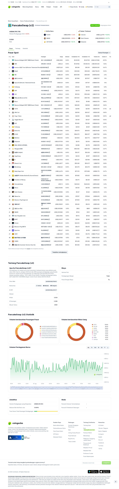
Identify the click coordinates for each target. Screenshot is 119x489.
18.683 (12, 2)
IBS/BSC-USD (45, 74)
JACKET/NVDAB (45, 145)
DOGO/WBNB (44, 116)
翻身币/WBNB (44, 237)
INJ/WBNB (44, 230)
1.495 (19, 2)
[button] (95, 25)
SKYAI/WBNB (44, 71)
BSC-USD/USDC (45, 105)
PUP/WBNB (44, 90)
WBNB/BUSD (44, 148)
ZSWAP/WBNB (45, 156)
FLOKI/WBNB (44, 134)
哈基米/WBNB (44, 152)
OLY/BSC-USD (45, 94)
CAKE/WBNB (44, 184)
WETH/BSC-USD (45, 226)
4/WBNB (43, 159)
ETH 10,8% (69, 2)
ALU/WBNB (44, 187)
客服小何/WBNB (45, 245)
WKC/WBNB (44, 112)
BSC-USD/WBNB (45, 60)
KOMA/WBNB (44, 130)
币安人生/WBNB (45, 98)
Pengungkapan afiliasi (105, 25)
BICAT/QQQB (44, 101)
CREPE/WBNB (45, 241)
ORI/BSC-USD (45, 223)
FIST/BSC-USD (45, 87)
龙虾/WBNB (44, 78)
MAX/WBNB (44, 119)
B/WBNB (43, 138)
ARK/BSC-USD (45, 63)
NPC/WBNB (44, 215)
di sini (28, 248)
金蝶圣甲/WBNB (45, 175)
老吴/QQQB (44, 208)
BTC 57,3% (63, 2)
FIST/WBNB (44, 127)
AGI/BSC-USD (45, 141)
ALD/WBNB (44, 123)
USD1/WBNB (44, 234)
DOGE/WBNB (44, 200)
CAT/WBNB (44, 163)
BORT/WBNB (44, 219)
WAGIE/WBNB (45, 212)
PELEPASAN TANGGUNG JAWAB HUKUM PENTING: (22, 476)
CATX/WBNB (44, 108)
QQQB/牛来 (44, 67)
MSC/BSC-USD (45, 167)
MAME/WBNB (45, 196)
